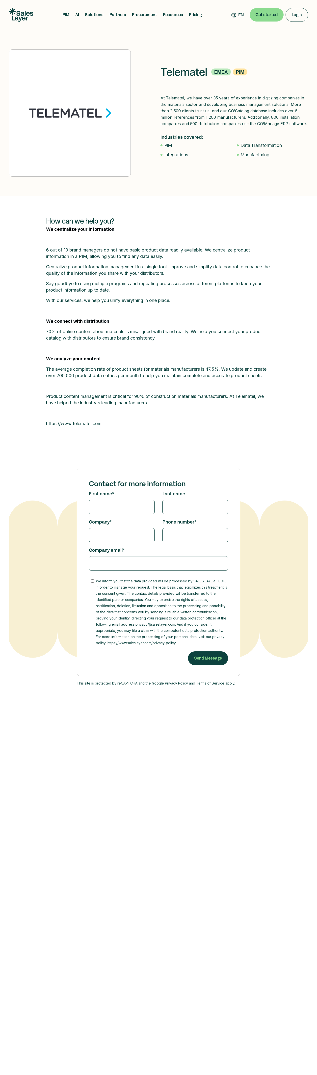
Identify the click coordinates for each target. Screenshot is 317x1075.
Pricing (195, 15)
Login (297, 15)
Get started (267, 15)
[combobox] (241, 15)
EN (241, 15)
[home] (21, 15)
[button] (65, 15)
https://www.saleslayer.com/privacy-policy (141, 643)
